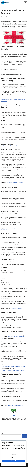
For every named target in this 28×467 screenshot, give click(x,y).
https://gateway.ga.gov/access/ (16, 308)
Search (2, 433)
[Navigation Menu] (25, 2)
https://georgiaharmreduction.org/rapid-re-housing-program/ (13, 145)
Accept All (13, 460)
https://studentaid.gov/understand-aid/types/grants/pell (13, 366)
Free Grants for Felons (20, 16)
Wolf (3, 16)
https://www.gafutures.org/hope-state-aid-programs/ (13, 370)
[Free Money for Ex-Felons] (5, 2)
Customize (13, 454)
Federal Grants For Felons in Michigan (15, 405)
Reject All (13, 457)
